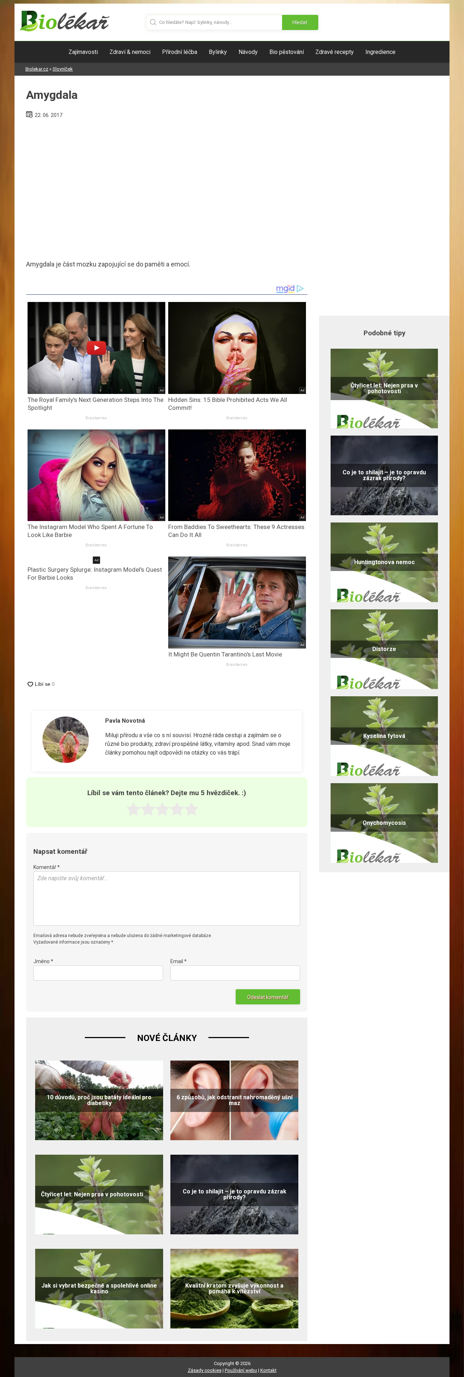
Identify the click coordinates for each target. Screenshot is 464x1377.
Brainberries (96, 418)
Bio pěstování (286, 52)
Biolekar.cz (36, 69)
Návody (248, 52)
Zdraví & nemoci (129, 52)
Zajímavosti (83, 52)
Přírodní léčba (179, 52)
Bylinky (218, 52)
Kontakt (268, 1370)
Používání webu (241, 1370)
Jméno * (43, 961)
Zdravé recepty (334, 52)
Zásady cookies (204, 1370)
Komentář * (46, 867)
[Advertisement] (167, 186)
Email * (178, 961)
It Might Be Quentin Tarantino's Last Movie (225, 654)
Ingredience (380, 52)
